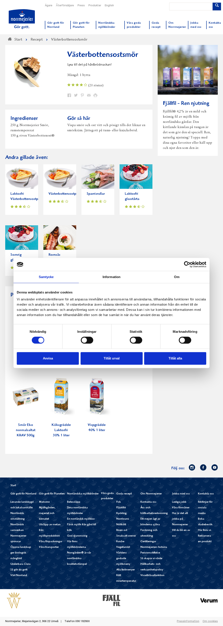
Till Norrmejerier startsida (22, 19)
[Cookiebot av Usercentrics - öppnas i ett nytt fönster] (187, 264)
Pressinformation (188, 621)
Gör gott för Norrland (23, 494)
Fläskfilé (121, 507)
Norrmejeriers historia (153, 547)
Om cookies (210, 621)
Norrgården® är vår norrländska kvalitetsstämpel (79, 559)
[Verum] (209, 600)
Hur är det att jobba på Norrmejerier (180, 519)
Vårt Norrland (18, 575)
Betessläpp (73, 502)
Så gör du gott (18, 569)
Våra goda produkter (107, 496)
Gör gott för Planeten (52, 494)
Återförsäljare (65, 5)
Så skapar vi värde (151, 558)
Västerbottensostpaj (64, 194)
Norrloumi (122, 519)
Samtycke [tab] (46, 277)
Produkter (94, 5)
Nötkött (121, 524)
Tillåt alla (175, 358)
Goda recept (124, 494)
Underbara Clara (20, 564)
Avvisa (48, 358)
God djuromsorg (77, 536)
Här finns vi (204, 530)
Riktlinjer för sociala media (205, 508)
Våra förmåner (180, 507)
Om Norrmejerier (151, 494)
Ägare (48, 5)
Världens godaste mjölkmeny (123, 559)
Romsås (54, 255)
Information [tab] (111, 277)
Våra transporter (49, 547)
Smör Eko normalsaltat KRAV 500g (25, 430)
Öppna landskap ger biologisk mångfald (20, 553)
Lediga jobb (179, 502)
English (109, 5)
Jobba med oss (181, 494)
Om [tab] (176, 277)
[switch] (87, 339)
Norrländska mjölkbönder (83, 494)
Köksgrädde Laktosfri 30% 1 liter (61, 430)
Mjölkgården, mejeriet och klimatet (47, 513)
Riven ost (121, 530)
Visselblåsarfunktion (152, 575)
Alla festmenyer (125, 569)
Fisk (118, 502)
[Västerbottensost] (14, 600)
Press (81, 5)
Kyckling (121, 513)
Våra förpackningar (50, 541)
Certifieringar (148, 541)
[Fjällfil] (111, 600)
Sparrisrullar (96, 194)
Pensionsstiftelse (150, 553)
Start (13, 485)
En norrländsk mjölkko (81, 519)
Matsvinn (44, 502)
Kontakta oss (148, 502)
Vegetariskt (123, 547)
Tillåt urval (112, 358)
